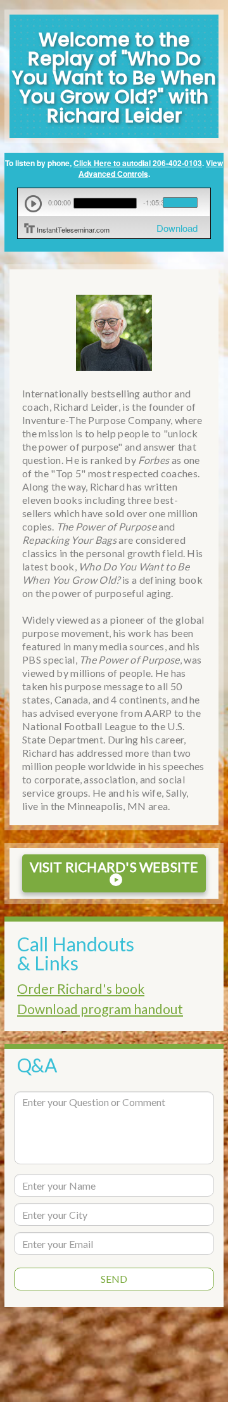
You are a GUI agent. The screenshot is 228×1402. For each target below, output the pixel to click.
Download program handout (100, 1009)
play (33, 203)
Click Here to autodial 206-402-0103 (137, 163)
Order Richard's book (80, 988)
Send (114, 1279)
